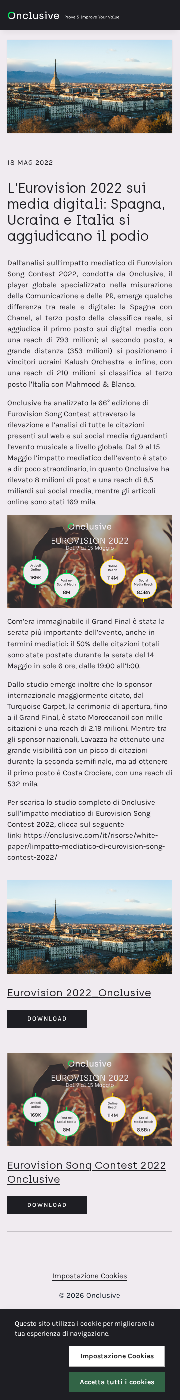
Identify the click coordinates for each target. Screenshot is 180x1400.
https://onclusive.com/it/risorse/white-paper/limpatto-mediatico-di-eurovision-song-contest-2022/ (86, 846)
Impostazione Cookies (90, 1275)
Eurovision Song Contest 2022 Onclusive (87, 1172)
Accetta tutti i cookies (117, 1382)
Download (48, 1018)
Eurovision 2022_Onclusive (80, 992)
